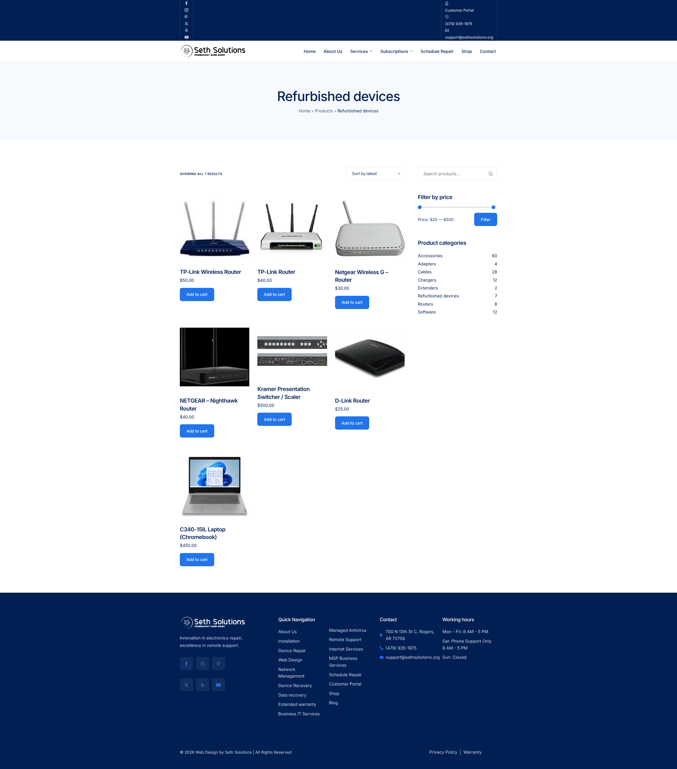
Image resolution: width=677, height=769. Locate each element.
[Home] (213, 50)
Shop (466, 51)
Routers (425, 304)
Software (427, 312)
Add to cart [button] (197, 294)
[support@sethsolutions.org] (469, 20)
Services (359, 51)
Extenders (428, 288)
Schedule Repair (437, 51)
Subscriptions (394, 51)
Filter (486, 219)
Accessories (430, 256)
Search (490, 173)
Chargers (427, 280)
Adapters (427, 263)
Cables (425, 271)
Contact (488, 51)
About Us (333, 51)
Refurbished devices (438, 296)
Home (310, 51)
